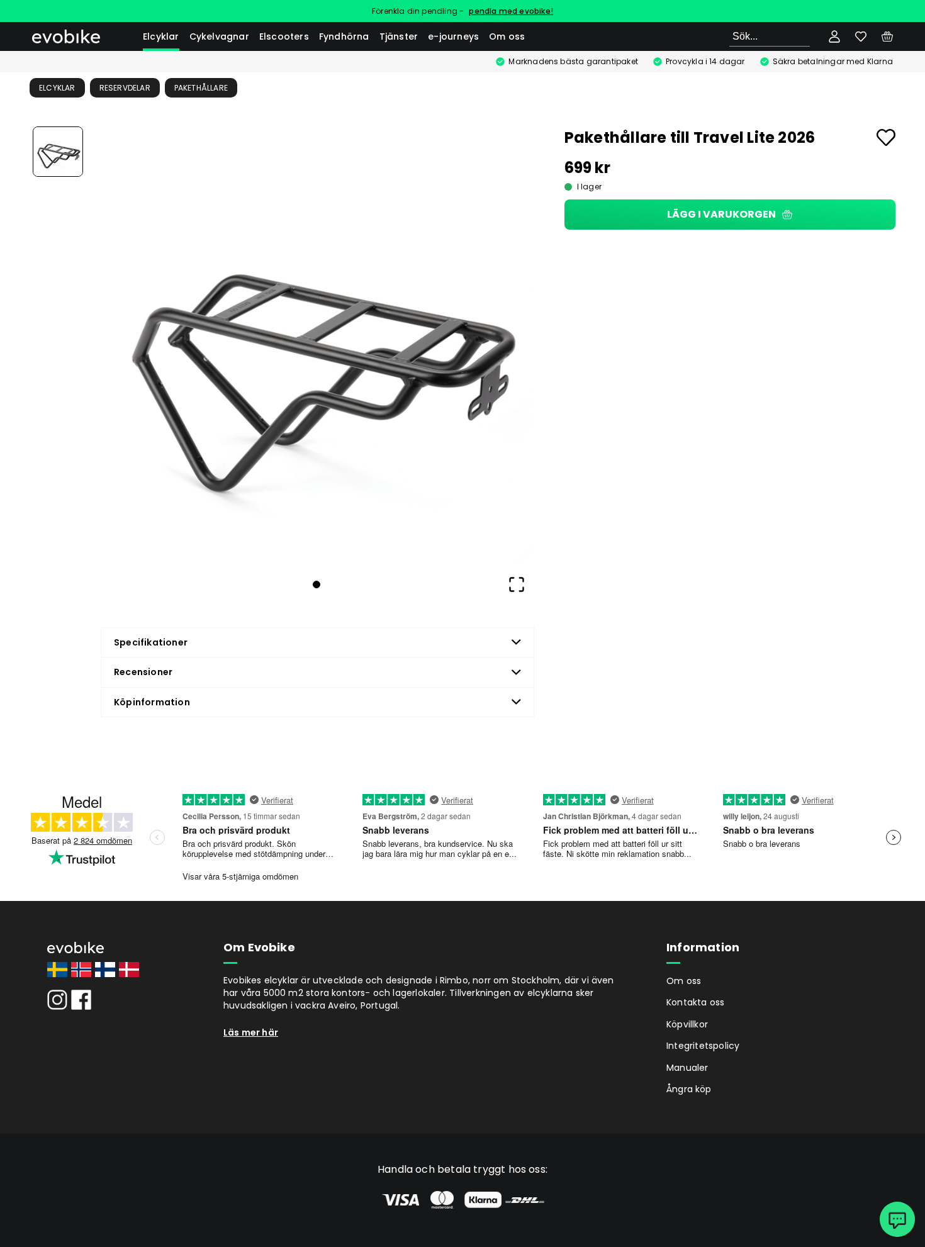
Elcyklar (161, 36)
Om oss (507, 36)
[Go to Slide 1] (58, 151)
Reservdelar (124, 87)
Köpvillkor (687, 1024)
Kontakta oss (695, 1002)
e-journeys (453, 36)
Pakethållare (201, 87)
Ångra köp (689, 1089)
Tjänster (398, 36)
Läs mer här (250, 1032)
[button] (316, 344)
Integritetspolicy (702, 1045)
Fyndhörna (344, 36)
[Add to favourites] (886, 137)
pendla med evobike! (511, 11)
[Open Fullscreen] (516, 584)
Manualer (687, 1067)
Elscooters (284, 36)
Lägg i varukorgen (721, 214)
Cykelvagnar (219, 36)
